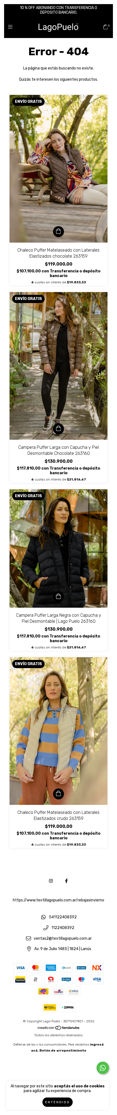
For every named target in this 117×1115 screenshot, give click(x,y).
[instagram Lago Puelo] (51, 881)
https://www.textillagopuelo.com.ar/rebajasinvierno (58, 900)
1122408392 (62, 927)
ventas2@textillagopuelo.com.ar (63, 938)
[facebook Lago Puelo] (66, 881)
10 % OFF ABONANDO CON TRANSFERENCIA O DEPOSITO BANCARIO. (58, 10)
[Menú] (11, 27)
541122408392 (63, 917)
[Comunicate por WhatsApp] (103, 1068)
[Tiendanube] (59, 1029)
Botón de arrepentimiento (62, 1050)
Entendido (57, 1102)
